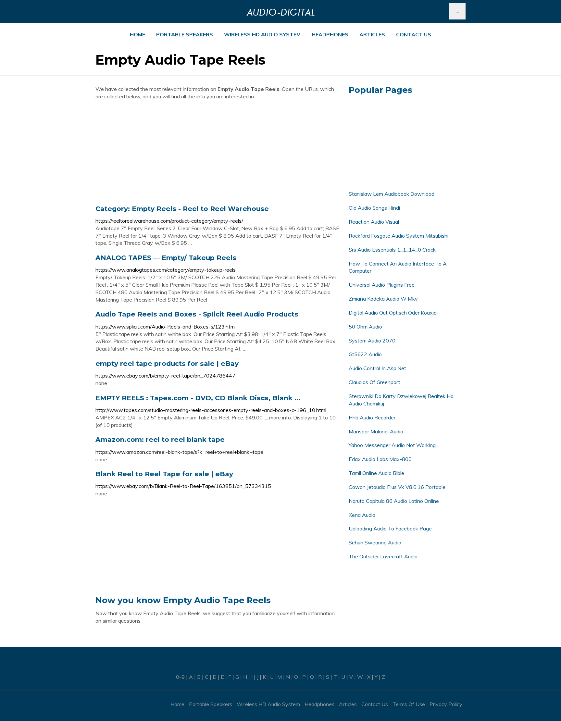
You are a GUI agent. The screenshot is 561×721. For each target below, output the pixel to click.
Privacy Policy (446, 704)
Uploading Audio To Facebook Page (390, 528)
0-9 (180, 677)
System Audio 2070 (372, 340)
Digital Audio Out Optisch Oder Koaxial (393, 312)
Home (137, 34)
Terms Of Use (409, 704)
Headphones (330, 34)
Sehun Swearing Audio (375, 542)
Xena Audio (362, 515)
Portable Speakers (184, 34)
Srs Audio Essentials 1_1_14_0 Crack (392, 249)
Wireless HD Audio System (262, 34)
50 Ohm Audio (365, 326)
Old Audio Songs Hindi (374, 208)
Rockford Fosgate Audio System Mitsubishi (398, 235)
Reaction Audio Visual (374, 221)
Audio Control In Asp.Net (377, 368)
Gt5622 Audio (365, 354)
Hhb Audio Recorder (372, 417)
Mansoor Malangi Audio (376, 431)
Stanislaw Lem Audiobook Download (391, 194)
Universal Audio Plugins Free (382, 284)
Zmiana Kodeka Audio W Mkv (383, 298)
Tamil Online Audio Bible (376, 473)
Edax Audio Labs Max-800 (380, 459)
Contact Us (413, 34)
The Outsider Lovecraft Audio (383, 556)
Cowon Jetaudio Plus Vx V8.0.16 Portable (397, 487)
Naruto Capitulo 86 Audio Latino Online (394, 501)
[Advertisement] (217, 152)
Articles (372, 34)
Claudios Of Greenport (374, 382)
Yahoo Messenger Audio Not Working (392, 445)
